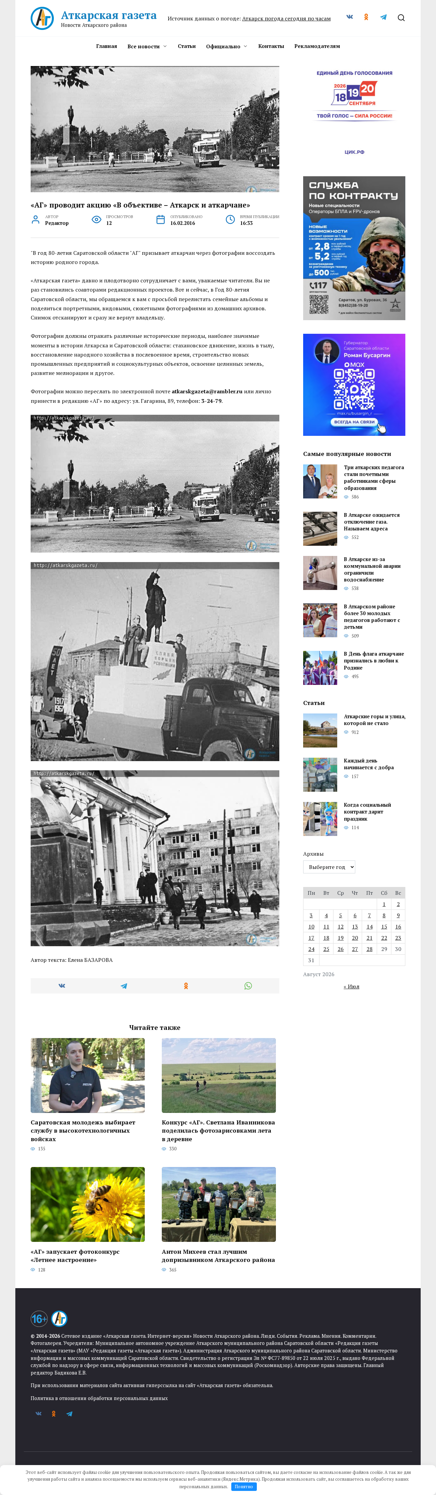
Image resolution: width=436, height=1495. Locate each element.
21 (370, 937)
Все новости (143, 46)
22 (384, 937)
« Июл (351, 986)
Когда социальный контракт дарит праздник (367, 812)
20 (355, 937)
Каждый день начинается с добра (369, 764)
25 (326, 949)
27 (355, 949)
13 (355, 926)
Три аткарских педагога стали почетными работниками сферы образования (374, 477)
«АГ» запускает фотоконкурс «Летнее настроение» (75, 1255)
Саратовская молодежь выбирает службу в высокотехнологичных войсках (83, 1130)
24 (311, 949)
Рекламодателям (317, 46)
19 (341, 937)
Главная (106, 46)
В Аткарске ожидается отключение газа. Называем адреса (372, 522)
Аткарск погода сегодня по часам (286, 18)
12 (341, 926)
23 (398, 937)
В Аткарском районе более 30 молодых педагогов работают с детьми (372, 616)
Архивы (313, 853)
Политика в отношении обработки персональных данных (99, 1398)
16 (398, 926)
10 (311, 926)
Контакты (271, 46)
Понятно (244, 1486)
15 (384, 926)
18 (326, 937)
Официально (223, 46)
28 (370, 949)
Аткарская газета (109, 15)
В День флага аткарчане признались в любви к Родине (374, 661)
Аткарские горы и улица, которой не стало (374, 720)
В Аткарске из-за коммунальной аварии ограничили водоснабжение (372, 569)
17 (311, 937)
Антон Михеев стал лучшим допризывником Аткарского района (218, 1255)
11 (326, 926)
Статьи (187, 46)
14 (370, 926)
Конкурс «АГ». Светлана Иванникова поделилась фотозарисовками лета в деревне (218, 1130)
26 (341, 949)
